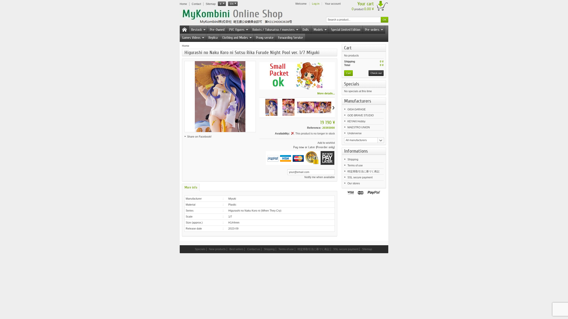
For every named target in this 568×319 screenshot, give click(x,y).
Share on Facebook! (199, 136)
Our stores (353, 183)
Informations (356, 151)
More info (190, 187)
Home (185, 45)
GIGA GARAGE (356, 109)
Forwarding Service (290, 38)
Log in (316, 3)
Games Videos (191, 38)
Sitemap (367, 249)
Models (318, 30)
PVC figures (237, 30)
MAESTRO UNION (358, 127)
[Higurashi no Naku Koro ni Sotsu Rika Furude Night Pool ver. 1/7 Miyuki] (271, 107)
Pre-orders (372, 30)
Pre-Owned (217, 30)
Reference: (314, 127)
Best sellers (236, 249)
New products (217, 249)
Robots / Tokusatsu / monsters (273, 30)
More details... (326, 93)
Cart (348, 48)
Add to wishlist (326, 142)
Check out (376, 73)
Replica (213, 38)
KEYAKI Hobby (356, 121)
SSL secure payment (360, 177)
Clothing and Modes (235, 38)
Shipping (352, 159)
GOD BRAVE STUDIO (360, 115)
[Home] (184, 30)
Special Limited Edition (345, 30)
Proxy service (265, 38)
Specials (351, 84)
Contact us (253, 249)
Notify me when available (319, 177)
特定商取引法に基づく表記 (363, 171)
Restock (196, 30)
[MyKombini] (240, 16)
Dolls (306, 30)
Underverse (354, 133)
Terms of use (355, 165)
